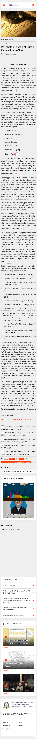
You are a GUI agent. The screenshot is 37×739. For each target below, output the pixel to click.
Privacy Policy (6, 725)
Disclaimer (5, 722)
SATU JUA (8, 496)
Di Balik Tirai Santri (13, 689)
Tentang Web (6, 729)
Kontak (20, 722)
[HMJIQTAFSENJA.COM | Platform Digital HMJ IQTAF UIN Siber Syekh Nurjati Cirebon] (14, 5)
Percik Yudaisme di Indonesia (15, 514)
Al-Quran (13, 43)
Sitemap (21, 725)
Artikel (7, 43)
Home (2, 43)
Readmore (6, 647)
